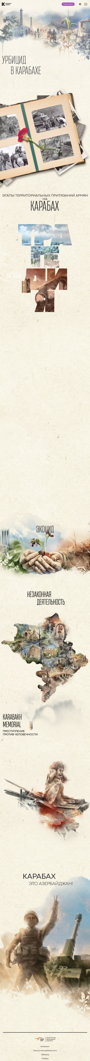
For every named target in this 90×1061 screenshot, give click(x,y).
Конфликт (45, 1046)
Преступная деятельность (45, 1051)
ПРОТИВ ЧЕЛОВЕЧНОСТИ (20, 734)
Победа (45, 1058)
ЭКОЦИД (45, 528)
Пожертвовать (68, 4)
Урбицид (45, 1054)
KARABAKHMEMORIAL (12, 720)
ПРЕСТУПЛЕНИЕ (14, 731)
